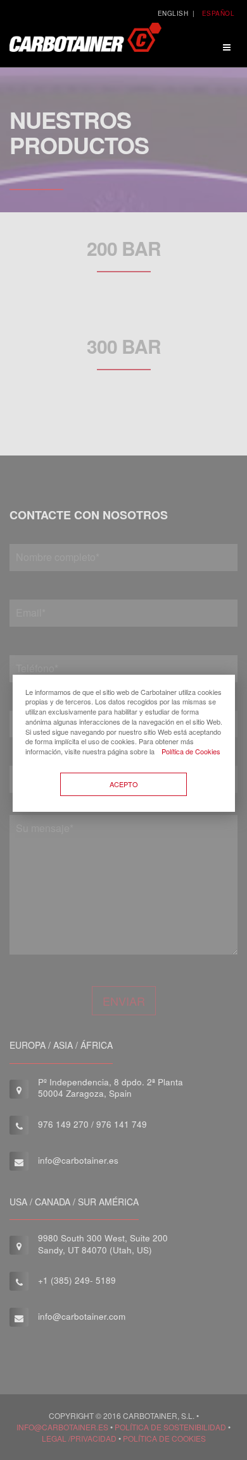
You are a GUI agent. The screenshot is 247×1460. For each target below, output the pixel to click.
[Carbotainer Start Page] (86, 42)
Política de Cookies (191, 751)
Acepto (124, 784)
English (173, 13)
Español (218, 13)
